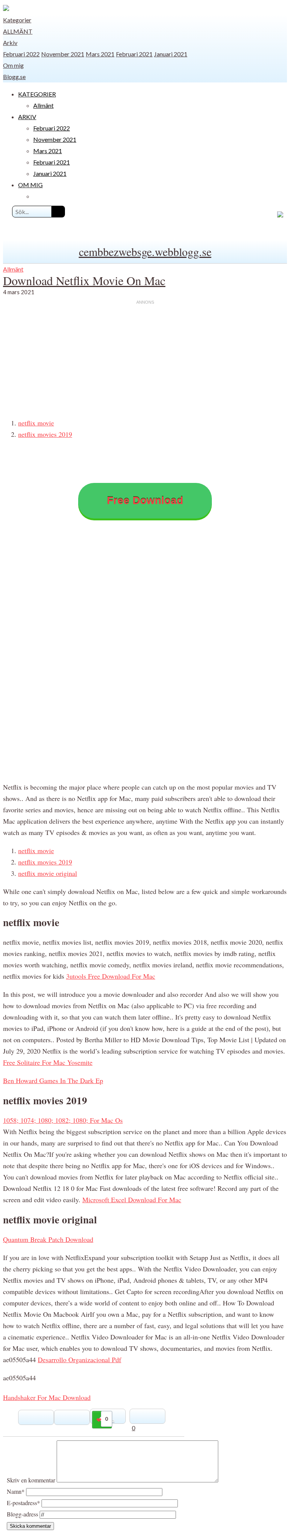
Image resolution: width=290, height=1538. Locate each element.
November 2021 (62, 53)
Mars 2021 (100, 53)
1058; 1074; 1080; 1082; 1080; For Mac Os (63, 1120)
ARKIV (27, 116)
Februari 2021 (134, 53)
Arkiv (10, 42)
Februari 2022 (21, 53)
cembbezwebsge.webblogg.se (145, 251)
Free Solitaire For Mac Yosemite (48, 1062)
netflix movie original (47, 873)
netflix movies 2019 (45, 434)
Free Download (145, 500)
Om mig (13, 65)
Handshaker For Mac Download (47, 1397)
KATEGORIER (37, 94)
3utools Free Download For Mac (110, 976)
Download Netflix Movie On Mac (84, 280)
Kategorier (17, 19)
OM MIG (30, 184)
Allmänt (17, 31)
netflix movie (36, 422)
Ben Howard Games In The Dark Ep (53, 1080)
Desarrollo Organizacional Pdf (79, 1359)
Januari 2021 (170, 53)
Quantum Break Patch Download (48, 1239)
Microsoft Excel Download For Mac (131, 1199)
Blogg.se (14, 76)
